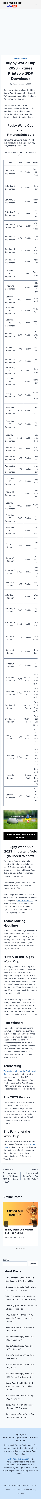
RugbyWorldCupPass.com (18, 1459)
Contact (20, 1494)
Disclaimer (17, 1489)
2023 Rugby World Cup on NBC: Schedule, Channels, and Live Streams (19, 1318)
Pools (34, 1485)
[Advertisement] (20, 30)
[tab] (16, 1248)
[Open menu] (36, 4)
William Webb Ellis (25, 901)
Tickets (8, 1489)
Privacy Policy (30, 1489)
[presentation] (20, 1213)
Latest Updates (20, 59)
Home (7, 1485)
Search (6, 1260)
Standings (16, 1485)
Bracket (26, 1485)
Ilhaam (14, 84)
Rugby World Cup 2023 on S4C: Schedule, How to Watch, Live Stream (19, 1386)
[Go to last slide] (6, 1224)
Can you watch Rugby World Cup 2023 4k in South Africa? (10, 1176)
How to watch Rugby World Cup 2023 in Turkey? (30, 1174)
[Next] (35, 1224)
